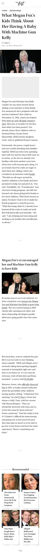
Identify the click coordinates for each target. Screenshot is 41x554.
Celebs (4, 10)
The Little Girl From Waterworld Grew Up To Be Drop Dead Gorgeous (10, 498)
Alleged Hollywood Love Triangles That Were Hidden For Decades (30, 535)
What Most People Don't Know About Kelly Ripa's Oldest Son (9, 534)
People (32, 174)
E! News (22, 397)
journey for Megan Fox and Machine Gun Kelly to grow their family (20, 304)
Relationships (15, 10)
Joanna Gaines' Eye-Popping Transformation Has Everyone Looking (30, 497)
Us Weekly (28, 379)
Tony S (7, 43)
